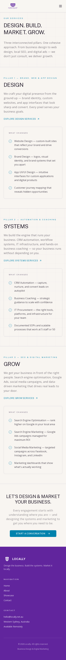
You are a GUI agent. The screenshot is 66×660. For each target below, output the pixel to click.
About (7, 590)
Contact (8, 600)
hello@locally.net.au (13, 616)
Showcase (9, 595)
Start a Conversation (30, 533)
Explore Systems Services (21, 260)
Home (7, 585)
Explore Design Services (20, 119)
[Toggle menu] (60, 6)
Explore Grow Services (19, 398)
